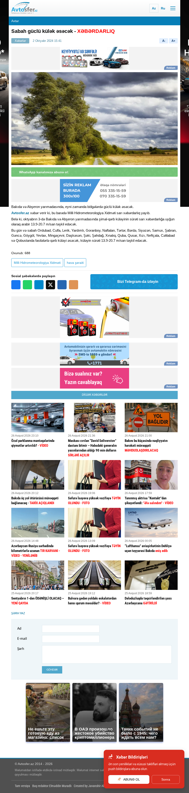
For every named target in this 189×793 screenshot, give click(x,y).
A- (163, 41)
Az (154, 8)
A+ (173, 41)
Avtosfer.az (20, 213)
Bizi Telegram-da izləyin (137, 282)
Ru (163, 8)
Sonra (165, 779)
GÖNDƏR (52, 669)
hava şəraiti (75, 262)
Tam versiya (22, 786)
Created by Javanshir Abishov (93, 786)
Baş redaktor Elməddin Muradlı (51, 786)
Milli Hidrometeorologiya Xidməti (37, 262)
